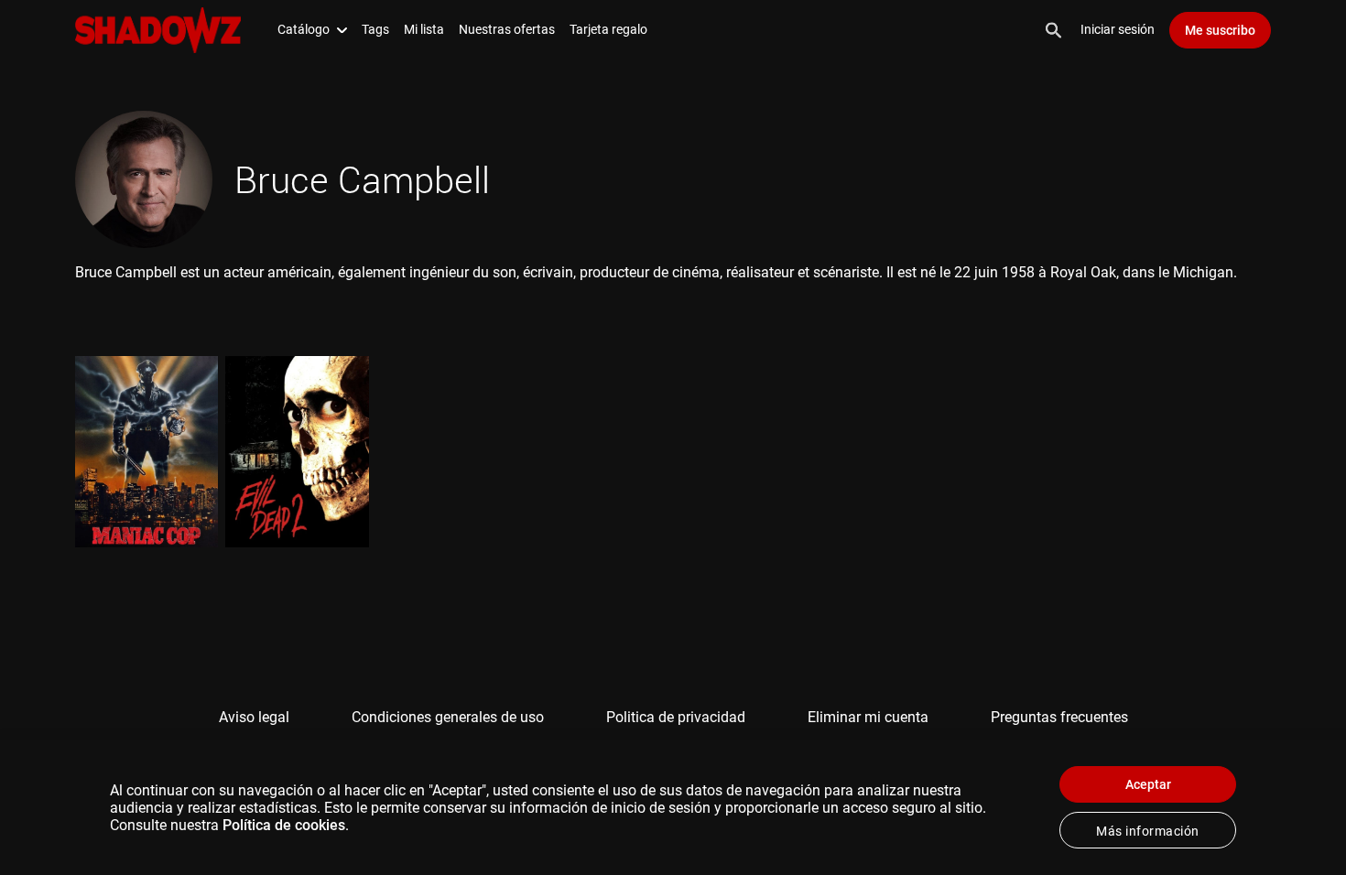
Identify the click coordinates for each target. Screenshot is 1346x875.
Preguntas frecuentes (1059, 717)
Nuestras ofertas (507, 29)
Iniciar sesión (1117, 29)
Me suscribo (1220, 30)
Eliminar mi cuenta (868, 717)
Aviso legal (254, 717)
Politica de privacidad (675, 717)
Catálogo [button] (303, 29)
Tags (375, 29)
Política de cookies (284, 825)
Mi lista (424, 29)
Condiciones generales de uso (448, 717)
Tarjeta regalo (608, 29)
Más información (1147, 831)
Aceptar (1148, 784)
